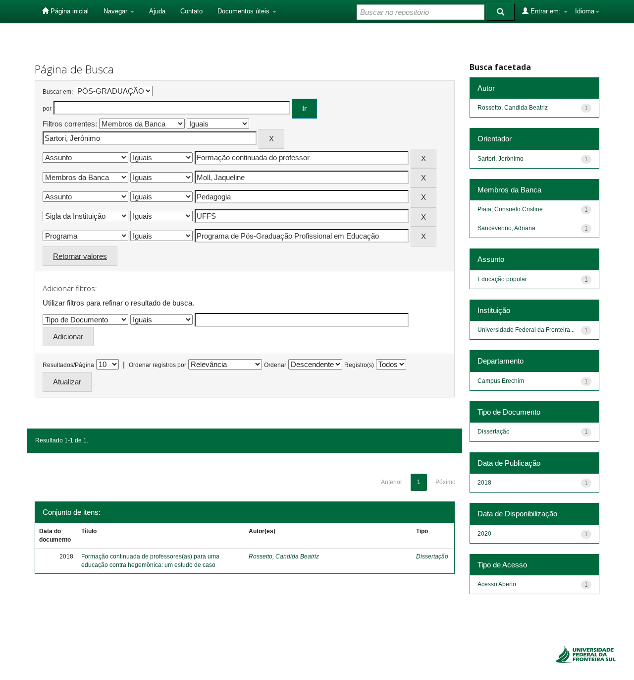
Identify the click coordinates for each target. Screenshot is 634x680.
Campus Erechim (500, 380)
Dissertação (432, 556)
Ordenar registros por (157, 365)
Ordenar (275, 365)
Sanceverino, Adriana (506, 228)
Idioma (584, 11)
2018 (484, 482)
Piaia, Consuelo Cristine (510, 209)
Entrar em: (545, 11)
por (47, 108)
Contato (191, 11)
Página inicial (69, 11)
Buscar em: (58, 91)
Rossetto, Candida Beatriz (284, 556)
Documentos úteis (244, 11)
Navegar (116, 11)
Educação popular (502, 279)
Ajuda (157, 11)
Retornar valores (80, 256)
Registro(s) (359, 365)
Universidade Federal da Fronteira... (526, 329)
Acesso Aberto (496, 584)
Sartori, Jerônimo (500, 158)
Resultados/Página (68, 365)
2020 (484, 533)
